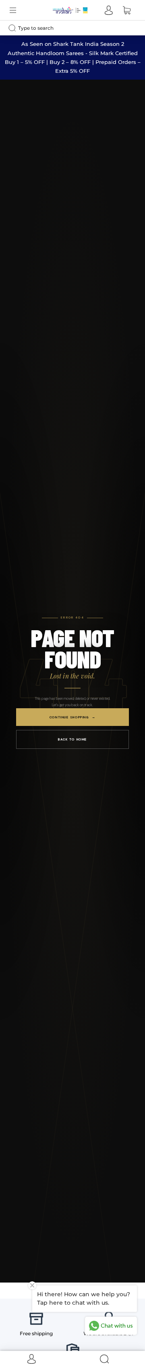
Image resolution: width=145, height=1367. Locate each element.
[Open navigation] (18, 10)
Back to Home (72, 739)
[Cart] (126, 10)
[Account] (109, 10)
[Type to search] (65, 28)
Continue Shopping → (72, 717)
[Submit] (14, 28)
